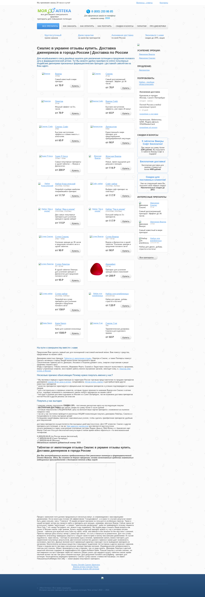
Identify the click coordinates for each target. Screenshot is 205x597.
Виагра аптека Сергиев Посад (85, 567)
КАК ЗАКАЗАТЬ (69, 26)
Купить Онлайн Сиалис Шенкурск (86, 565)
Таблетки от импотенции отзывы (77, 358)
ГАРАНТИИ (141, 26)
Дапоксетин (111, 126)
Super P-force (61, 156)
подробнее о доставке (148, 114)
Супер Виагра (112, 236)
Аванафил (110, 264)
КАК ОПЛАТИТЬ (87, 26)
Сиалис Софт (61, 126)
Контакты (164, 3)
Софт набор (111, 184)
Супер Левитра (62, 264)
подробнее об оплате (148, 127)
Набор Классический (65, 184)
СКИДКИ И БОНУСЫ (124, 26)
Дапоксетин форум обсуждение (85, 569)
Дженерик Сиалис (147, 58)
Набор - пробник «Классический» (146, 83)
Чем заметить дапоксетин (77, 426)
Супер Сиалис (62, 236)
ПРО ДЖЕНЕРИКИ (158, 26)
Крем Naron (60, 323)
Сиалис (109, 74)
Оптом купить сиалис (94, 382)
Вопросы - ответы (144, 3)
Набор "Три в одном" (115, 209)
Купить (75, 86)
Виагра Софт (112, 101)
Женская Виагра (113, 156)
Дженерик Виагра (147, 54)
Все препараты (50, 26)
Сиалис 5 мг (111, 323)
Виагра (58, 74)
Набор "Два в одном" (65, 209)
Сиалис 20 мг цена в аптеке (59, 382)
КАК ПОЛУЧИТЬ (105, 26)
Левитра (59, 101)
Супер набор (61, 293)
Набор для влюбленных (117, 293)
